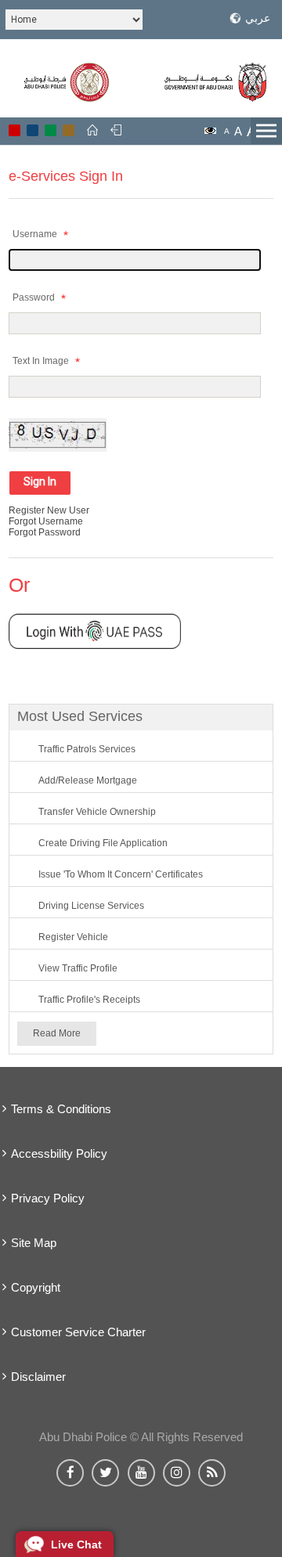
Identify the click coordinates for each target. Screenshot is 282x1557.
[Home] (92, 130)
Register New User (49, 510)
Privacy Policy (48, 1198)
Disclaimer (38, 1376)
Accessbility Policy (59, 1153)
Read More (57, 1033)
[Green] (50, 130)
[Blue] (32, 130)
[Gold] (68, 130)
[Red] (14, 130)
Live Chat (76, 1544)
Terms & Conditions (61, 1108)
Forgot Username (46, 521)
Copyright (35, 1287)
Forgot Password (45, 532)
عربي (257, 18)
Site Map (33, 1242)
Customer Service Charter (78, 1332)
